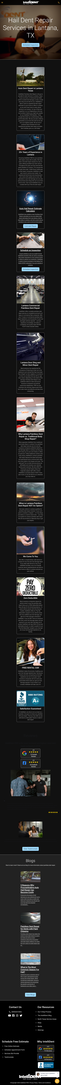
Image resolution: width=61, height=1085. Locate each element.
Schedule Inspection (30, 45)
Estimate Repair (30, 226)
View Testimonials (30, 849)
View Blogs (30, 995)
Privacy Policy (33, 1082)
